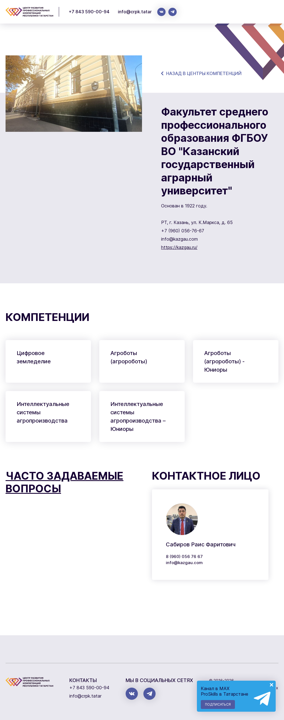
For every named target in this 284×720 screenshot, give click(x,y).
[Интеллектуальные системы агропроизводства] (48, 416)
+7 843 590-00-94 (89, 11)
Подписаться (218, 704)
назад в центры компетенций (204, 73)
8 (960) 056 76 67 (184, 556)
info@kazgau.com (184, 562)
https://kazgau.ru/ (179, 247)
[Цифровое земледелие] (48, 361)
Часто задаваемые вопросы (64, 482)
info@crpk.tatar (135, 11)
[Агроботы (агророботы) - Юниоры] (235, 361)
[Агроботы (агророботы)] (142, 361)
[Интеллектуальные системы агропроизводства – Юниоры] (142, 416)
